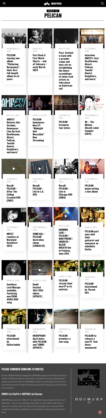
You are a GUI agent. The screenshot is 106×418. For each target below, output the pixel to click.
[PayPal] (101, 399)
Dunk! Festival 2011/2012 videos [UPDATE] (38, 290)
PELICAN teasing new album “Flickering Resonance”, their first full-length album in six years (13, 67)
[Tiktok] (93, 399)
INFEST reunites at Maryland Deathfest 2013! (13, 240)
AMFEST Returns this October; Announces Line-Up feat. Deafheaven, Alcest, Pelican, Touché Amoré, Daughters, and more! (14, 135)
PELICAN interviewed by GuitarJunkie (13, 340)
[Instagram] (84, 399)
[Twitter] (80, 399)
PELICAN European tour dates (64, 125)
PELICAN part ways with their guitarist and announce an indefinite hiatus (92, 240)
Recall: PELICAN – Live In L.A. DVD (38, 190)
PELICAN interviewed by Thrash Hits (91, 288)
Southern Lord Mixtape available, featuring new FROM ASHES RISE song (13, 293)
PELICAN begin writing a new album (92, 188)
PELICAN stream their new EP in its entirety (66, 284)
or (20, 393)
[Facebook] (76, 399)
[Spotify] (97, 399)
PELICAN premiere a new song (65, 338)
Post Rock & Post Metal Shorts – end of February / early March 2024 (40, 62)
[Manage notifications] (100, 412)
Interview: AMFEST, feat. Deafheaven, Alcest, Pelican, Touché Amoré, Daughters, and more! (92, 67)
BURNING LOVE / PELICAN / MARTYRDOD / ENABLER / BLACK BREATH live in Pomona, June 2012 (66, 241)
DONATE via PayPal (10, 393)
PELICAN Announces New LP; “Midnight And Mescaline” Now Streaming (38, 129)
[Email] (89, 402)
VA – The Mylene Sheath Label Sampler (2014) (92, 128)
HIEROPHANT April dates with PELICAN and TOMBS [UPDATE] (39, 341)
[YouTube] (89, 399)
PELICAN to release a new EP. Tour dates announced (91, 341)
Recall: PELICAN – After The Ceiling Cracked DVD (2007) (13, 193)
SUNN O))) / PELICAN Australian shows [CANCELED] (39, 240)
